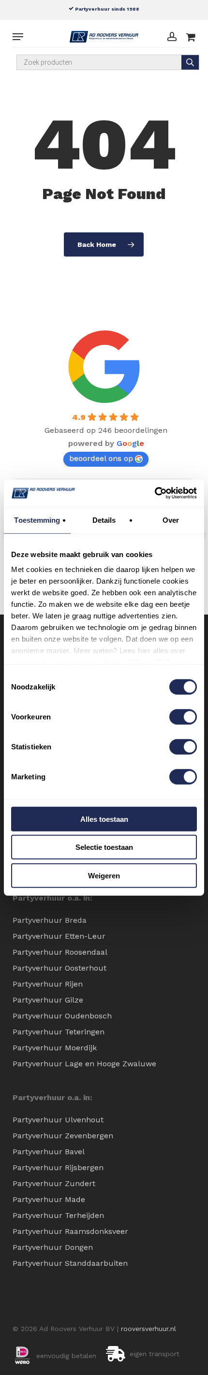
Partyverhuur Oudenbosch (62, 1015)
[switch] (183, 716)
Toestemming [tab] (37, 520)
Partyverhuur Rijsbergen (58, 1167)
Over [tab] (171, 520)
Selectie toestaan (104, 847)
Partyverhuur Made (49, 1199)
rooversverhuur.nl (148, 1328)
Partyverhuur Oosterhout (59, 968)
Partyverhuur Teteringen (58, 1031)
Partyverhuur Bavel (49, 1151)
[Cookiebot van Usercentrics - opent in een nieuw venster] (154, 493)
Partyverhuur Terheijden (58, 1215)
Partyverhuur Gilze (48, 999)
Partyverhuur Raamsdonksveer (70, 1231)
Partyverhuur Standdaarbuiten (70, 1263)
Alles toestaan (104, 819)
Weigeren (104, 875)
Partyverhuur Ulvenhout (58, 1119)
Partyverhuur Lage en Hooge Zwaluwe (84, 1063)
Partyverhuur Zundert (54, 1183)
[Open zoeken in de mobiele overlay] (107, 62)
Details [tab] (104, 520)
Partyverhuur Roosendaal (60, 952)
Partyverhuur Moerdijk (55, 1047)
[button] (18, 37)
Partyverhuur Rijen (48, 983)
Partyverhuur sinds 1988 (106, 9)
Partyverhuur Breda (50, 920)
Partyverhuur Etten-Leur (59, 936)
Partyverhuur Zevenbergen (63, 1135)
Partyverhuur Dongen (53, 1247)
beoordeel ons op (101, 458)
